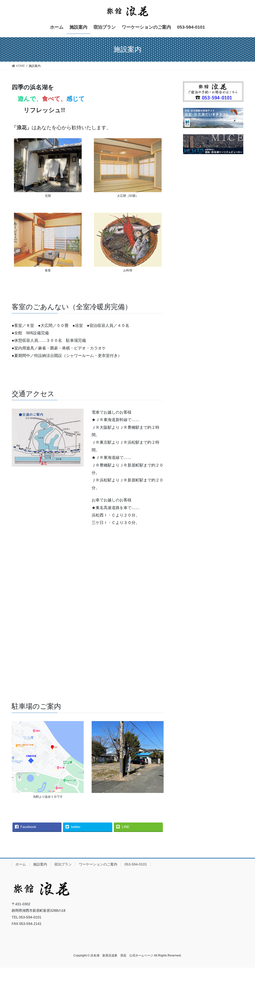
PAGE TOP (244, 960)
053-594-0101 (136, 864)
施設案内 (40, 864)
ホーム (20, 864)
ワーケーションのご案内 (98, 864)
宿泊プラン (63, 864)
